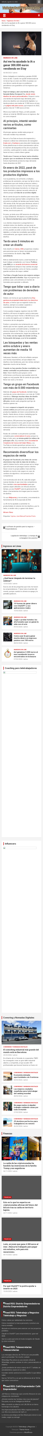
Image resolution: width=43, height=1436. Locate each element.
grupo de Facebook (19, 392)
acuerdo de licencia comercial (26, 264)
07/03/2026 (18, 659)
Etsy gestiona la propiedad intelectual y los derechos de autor (20, 300)
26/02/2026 (18, 1126)
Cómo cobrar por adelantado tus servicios (17, 1320)
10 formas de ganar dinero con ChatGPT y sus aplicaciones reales (25, 605)
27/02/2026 (18, 1112)
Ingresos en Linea (12, 546)
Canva (17, 249)
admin (15, 73)
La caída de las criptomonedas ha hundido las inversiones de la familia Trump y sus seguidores (19, 1166)
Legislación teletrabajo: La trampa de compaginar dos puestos (24, 537)
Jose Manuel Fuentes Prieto (26, 516)
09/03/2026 (18, 627)
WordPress (28, 1432)
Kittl (22, 249)
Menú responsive (39, 2)
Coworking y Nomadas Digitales (15, 1047)
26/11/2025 (7, 1171)
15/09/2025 (7, 1291)
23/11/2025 (7, 1213)
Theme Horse (24, 1430)
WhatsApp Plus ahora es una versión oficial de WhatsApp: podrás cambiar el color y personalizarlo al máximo (21, 1362)
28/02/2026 (18, 1096)
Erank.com (7, 143)
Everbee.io (16, 143)
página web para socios (14, 106)
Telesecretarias (11, 1350)
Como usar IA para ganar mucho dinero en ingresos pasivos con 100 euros (25, 638)
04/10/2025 (7, 1255)
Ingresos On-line (10, 58)
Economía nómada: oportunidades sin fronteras (26, 1076)
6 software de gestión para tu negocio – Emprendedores (20, 528)
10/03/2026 (18, 611)
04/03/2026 (18, 1080)
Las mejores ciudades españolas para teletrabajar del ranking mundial (26, 1091)
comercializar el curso (22, 436)
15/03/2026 (7, 583)
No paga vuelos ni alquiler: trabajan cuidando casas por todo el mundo (26, 1107)
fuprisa (13, 516)
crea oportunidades (20, 484)
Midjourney (13, 498)
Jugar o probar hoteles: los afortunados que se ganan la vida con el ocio (26, 622)
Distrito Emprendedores (15, 1306)
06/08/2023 (7, 73)
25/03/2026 (7, 1055)
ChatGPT (17, 489)
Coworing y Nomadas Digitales (18, 1017)
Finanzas (7, 1133)
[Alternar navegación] (4, 15)
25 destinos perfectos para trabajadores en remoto (26, 1122)
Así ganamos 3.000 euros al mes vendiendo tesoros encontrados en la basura (26, 654)
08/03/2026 (18, 643)
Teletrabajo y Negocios (15, 1315)
